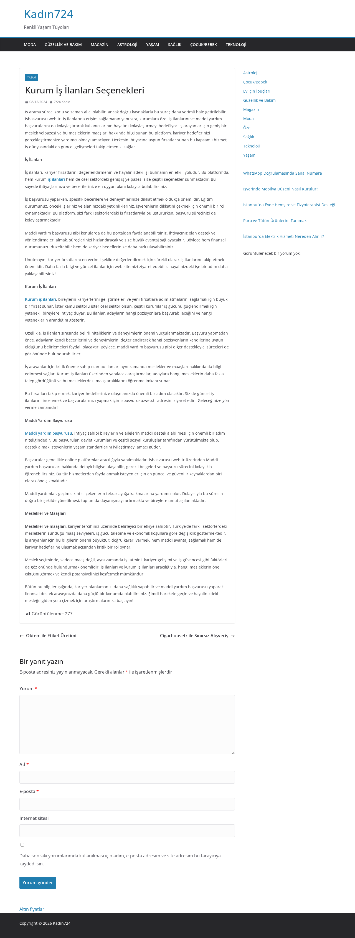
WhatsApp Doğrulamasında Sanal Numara (282, 173)
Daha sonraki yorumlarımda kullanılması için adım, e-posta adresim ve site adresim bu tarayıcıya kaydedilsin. (120, 860)
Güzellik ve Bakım (63, 44)
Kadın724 (48, 13)
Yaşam (152, 44)
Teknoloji (236, 44)
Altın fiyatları (32, 909)
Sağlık (174, 44)
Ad (24, 764)
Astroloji (127, 44)
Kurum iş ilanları (40, 299)
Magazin (99, 44)
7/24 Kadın (62, 102)
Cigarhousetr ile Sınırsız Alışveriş (194, 636)
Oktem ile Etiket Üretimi (51, 636)
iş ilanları (56, 179)
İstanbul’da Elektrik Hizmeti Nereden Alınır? (283, 236)
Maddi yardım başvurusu (48, 433)
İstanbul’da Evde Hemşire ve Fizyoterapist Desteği (289, 204)
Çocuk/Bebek (203, 44)
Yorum (28, 688)
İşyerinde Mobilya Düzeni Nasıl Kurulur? (280, 189)
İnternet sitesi (34, 818)
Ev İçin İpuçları (256, 91)
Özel (247, 127)
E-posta (29, 791)
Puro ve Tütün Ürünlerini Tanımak (274, 220)
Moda (30, 44)
